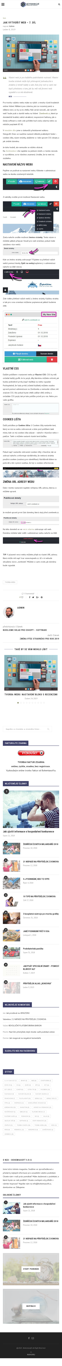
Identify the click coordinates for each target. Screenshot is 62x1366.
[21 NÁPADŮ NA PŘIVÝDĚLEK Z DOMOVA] (11, 866)
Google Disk (52, 1098)
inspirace (19, 1103)
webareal (19, 1130)
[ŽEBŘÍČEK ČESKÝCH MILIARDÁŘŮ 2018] (11, 848)
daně (28, 1085)
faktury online (24, 1094)
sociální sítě (9, 1121)
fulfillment (25, 1098)
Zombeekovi (11, 151)
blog (33, 1081)
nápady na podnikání (42, 1107)
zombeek (8, 1134)
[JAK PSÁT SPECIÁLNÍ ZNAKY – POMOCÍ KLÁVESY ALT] (11, 970)
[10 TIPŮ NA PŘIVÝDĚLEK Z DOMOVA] (11, 901)
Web (4, 18)
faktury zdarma (42, 1094)
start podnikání (39, 1121)
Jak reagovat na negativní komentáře (25, 1038)
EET (46, 1085)
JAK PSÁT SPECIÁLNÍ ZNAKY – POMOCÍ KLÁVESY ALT (41, 967)
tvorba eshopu (23, 1125)
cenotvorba (46, 1081)
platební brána (38, 1112)
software (23, 1121)
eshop (19, 1089)
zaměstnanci (47, 1130)
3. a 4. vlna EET (10, 1081)
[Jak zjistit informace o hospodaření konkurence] (31, 809)
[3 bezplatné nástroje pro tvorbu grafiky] (11, 918)
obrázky (24, 1112)
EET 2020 (8, 1089)
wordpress (33, 1130)
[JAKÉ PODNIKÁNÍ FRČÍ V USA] (11, 935)
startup (8, 1125)
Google (38, 1098)
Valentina (7, 1019)
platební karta (10, 1116)
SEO (37, 1116)
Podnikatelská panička (33, 948)
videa (54, 1125)
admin (11, 26)
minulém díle (10, 130)
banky (24, 1081)
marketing (24, 1107)
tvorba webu (10, 582)
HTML (7, 1103)
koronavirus (10, 1107)
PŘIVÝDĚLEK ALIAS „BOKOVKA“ (37, 983)
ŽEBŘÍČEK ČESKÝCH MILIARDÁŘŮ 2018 (40, 844)
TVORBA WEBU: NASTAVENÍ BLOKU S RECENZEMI (31, 694)
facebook (45, 1089)
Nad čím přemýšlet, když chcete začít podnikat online (32, 1032)
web (7, 1130)
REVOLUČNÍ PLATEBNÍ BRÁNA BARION (25, 1025)
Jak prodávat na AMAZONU (18, 1013)
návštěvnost (9, 1112)
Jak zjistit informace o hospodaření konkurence (28, 831)
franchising (9, 1098)
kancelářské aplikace (37, 1103)
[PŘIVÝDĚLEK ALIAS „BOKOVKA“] (11, 988)
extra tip (32, 1089)
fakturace (9, 1094)
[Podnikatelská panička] (11, 953)
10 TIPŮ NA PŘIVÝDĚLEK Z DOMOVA (39, 896)
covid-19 (8, 1085)
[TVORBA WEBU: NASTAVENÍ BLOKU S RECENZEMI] (31, 673)
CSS (18, 1085)
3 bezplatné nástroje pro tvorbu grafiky (41, 914)
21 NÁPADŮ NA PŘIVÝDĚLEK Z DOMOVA (41, 861)
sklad (46, 1116)
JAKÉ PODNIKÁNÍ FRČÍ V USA (36, 931)
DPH (37, 1085)
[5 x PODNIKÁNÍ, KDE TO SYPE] (11, 883)
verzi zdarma (28, 529)
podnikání (25, 1116)
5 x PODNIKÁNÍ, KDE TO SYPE (36, 879)
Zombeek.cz (44, 113)
